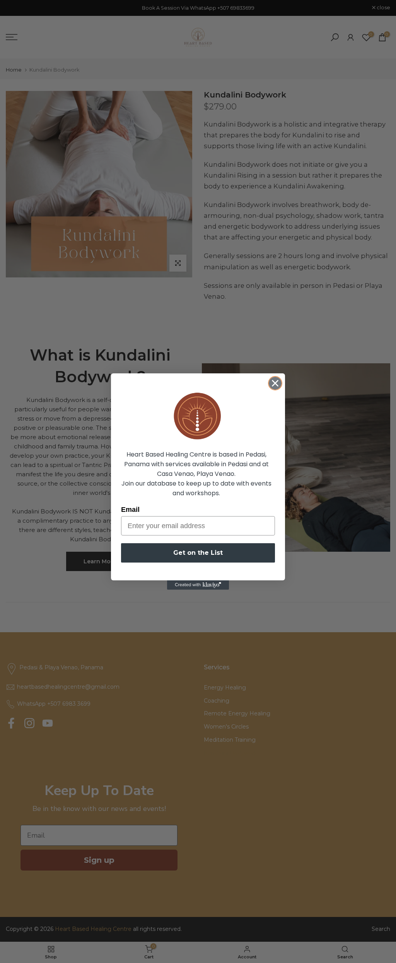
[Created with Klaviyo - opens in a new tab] (198, 585)
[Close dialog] (275, 383)
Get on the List (198, 552)
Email (130, 509)
